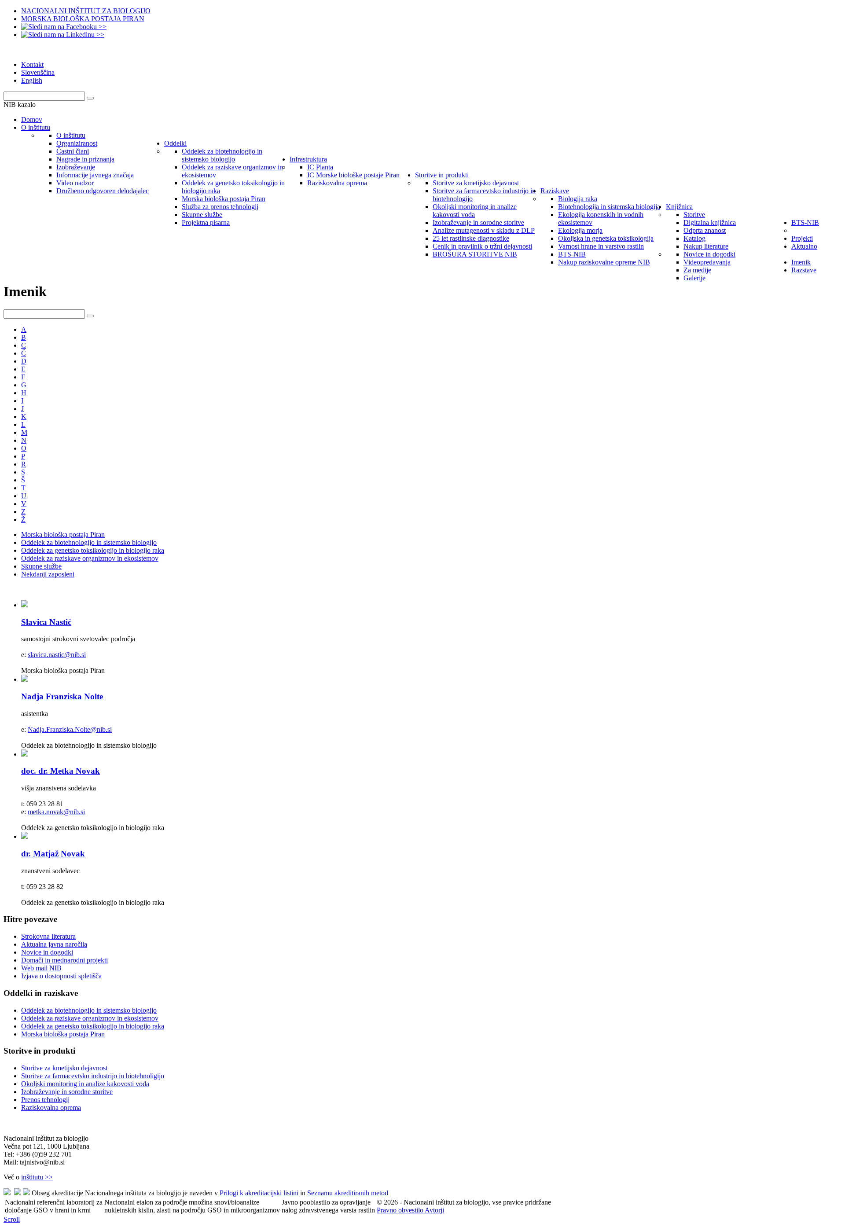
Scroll (12, 1219)
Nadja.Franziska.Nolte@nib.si (70, 729)
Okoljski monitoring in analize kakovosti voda (85, 1083)
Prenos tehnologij (45, 1099)
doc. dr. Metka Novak (60, 770)
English (31, 80)
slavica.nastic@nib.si (57, 654)
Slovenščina (38, 72)
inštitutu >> (37, 1177)
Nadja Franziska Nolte (62, 696)
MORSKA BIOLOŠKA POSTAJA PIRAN (82, 18)
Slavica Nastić (46, 622)
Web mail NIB (41, 968)
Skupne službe (41, 566)
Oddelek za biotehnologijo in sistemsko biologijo (89, 542)
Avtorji (434, 1210)
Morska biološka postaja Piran (63, 534)
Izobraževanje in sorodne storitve (67, 1091)
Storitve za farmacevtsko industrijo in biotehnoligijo (92, 1076)
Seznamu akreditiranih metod (347, 1193)
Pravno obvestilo (401, 1210)
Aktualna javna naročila (54, 944)
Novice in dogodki (47, 952)
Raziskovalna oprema (51, 1107)
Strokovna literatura (48, 936)
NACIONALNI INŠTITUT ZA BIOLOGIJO (86, 11)
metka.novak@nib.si (56, 812)
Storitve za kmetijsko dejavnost (64, 1068)
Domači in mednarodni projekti (64, 960)
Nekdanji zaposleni (47, 574)
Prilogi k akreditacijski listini (259, 1193)
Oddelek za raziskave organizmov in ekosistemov (89, 558)
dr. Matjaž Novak (53, 853)
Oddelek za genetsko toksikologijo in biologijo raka (92, 550)
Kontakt (32, 64)
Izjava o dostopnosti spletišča (61, 976)
